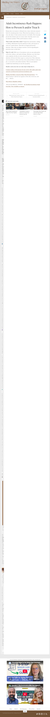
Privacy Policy (31, 709)
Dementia (15, 17)
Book (22, 13)
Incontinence (21, 17)
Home (4, 13)
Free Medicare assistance (4, 160)
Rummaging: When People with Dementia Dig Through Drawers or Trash (40, 113)
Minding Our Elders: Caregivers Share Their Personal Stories (20, 74)
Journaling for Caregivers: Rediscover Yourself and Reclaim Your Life (25, 113)
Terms (3, 527)
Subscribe (17, 13)
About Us (16, 709)
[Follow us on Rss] (46, 714)
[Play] (3, 101)
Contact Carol (3, 130)
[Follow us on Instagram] (44, 714)
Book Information (23, 709)
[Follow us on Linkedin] (42, 714)
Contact (12, 13)
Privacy (3, 530)
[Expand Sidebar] (2, 17)
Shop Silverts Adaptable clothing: (14, 81)
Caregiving (9, 17)
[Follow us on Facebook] (39, 714)
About (8, 13)
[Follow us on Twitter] (37, 714)
